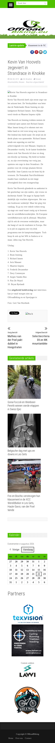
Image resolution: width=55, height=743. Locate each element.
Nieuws (21, 82)
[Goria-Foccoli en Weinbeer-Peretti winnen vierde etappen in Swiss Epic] (25, 382)
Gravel (38, 79)
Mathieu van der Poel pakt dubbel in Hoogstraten (15, 340)
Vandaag (28, 549)
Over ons (19, 738)
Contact (28, 738)
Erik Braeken (27, 79)
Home (10, 738)
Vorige (15, 549)
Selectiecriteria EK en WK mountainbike (39, 338)
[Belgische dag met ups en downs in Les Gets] (25, 430)
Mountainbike (13, 82)
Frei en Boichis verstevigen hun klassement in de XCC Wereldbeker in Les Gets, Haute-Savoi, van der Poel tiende (24, 503)
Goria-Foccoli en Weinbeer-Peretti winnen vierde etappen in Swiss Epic (23, 405)
